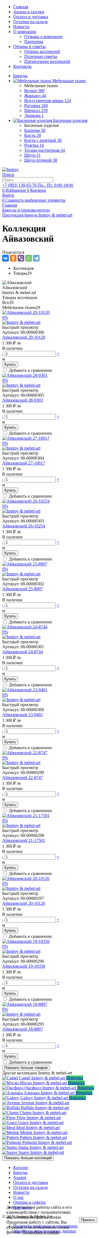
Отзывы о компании (43, 36)
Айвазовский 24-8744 (22, 651)
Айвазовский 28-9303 (22, 400)
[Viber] (21, 258)
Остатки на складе (30, 21)
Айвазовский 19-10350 (23, 966)
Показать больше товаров (26, 1068)
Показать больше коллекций (28, 1158)
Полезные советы (40, 56)
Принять (88, 1220)
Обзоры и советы (29, 46)
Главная (20, 6)
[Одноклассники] (13, 258)
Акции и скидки (28, 11)
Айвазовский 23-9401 (22, 714)
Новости (21, 26)
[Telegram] (36, 258)
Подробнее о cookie (40, 1232)
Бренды (20, 1172)
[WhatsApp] (28, 258)
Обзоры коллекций (42, 51)
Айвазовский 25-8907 (22, 588)
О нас (18, 1197)
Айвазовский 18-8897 (22, 1029)
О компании (24, 31)
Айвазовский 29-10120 (23, 337)
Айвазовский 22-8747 (22, 777)
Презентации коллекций (47, 61)
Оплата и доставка (30, 16)
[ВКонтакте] (5, 258)
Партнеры (33, 41)
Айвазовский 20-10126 (23, 903)
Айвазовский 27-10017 (23, 463)
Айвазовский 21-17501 (23, 840)
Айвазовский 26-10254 (23, 526)
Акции (19, 1177)
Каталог (20, 1167)
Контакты (22, 66)
